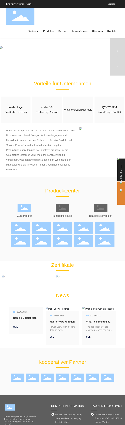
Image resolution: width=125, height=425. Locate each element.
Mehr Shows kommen (62, 321)
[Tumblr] (91, 4)
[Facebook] (73, 4)
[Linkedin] (79, 4)
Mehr (15, 327)
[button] (117, 46)
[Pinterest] (98, 4)
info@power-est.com (22, 4)
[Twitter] (85, 4)
